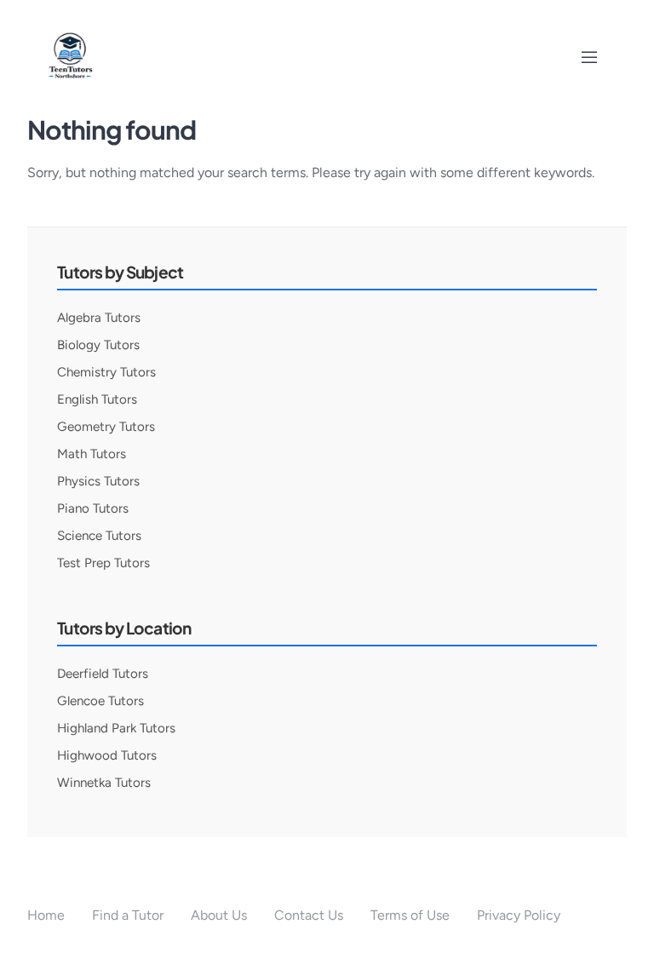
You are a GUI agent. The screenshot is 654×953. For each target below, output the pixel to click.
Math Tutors (91, 454)
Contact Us (308, 915)
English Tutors (97, 399)
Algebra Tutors (99, 317)
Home (46, 915)
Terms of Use (410, 915)
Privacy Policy (518, 915)
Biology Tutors (98, 345)
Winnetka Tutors (104, 782)
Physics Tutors (98, 481)
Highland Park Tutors (116, 728)
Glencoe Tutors (100, 701)
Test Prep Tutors (103, 563)
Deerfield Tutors (102, 673)
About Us (219, 915)
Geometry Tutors (106, 426)
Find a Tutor (128, 915)
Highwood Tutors (107, 755)
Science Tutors (99, 535)
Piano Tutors (93, 508)
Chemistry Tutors (106, 372)
